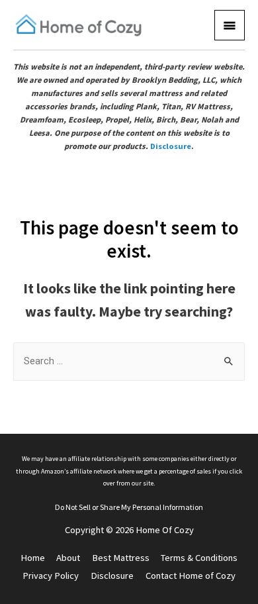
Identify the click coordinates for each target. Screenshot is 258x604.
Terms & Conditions (199, 558)
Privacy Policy (50, 575)
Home (33, 558)
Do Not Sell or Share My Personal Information (129, 507)
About (68, 558)
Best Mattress (121, 558)
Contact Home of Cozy (191, 575)
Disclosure (170, 146)
